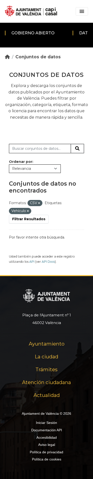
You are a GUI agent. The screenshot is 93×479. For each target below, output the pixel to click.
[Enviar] (77, 148)
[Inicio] (7, 56)
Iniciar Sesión (46, 423)
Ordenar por (20, 161)
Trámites (46, 369)
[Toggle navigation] (82, 11)
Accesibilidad (46, 437)
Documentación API (46, 430)
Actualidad (46, 395)
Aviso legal (46, 445)
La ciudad (46, 357)
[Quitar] (39, 203)
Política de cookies (46, 459)
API (31, 261)
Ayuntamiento (46, 344)
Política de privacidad (46, 452)
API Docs (48, 261)
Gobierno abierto (33, 33)
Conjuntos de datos (38, 56)
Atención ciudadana (46, 382)
